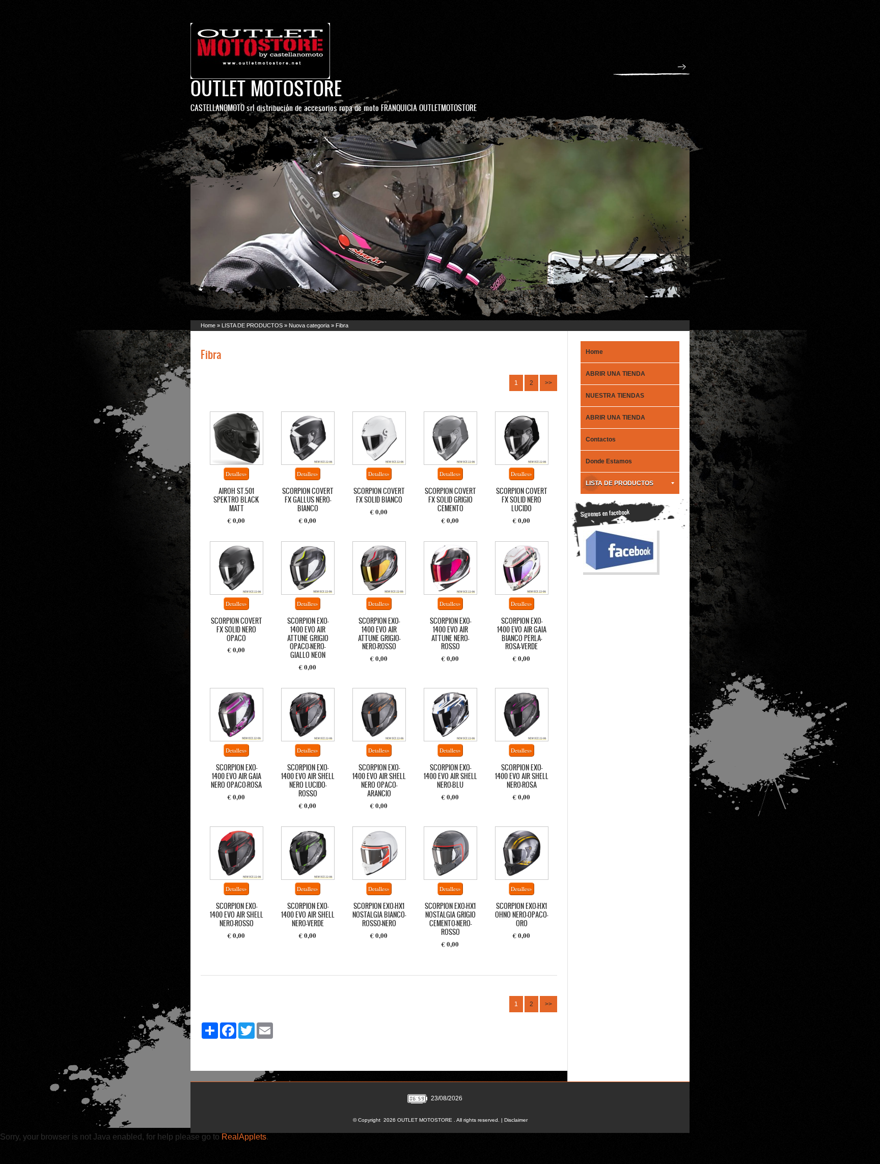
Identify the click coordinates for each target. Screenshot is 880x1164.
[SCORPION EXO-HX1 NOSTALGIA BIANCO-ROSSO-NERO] (379, 853)
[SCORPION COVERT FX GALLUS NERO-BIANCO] (308, 438)
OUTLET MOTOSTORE (266, 88)
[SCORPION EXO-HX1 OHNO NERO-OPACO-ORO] (522, 853)
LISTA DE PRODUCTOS (252, 325)
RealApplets (244, 1136)
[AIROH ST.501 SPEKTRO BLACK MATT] (236, 438)
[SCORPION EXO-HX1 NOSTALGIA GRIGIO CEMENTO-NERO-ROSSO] (450, 853)
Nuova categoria (309, 325)
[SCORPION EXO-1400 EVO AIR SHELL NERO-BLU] (450, 714)
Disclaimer (516, 1120)
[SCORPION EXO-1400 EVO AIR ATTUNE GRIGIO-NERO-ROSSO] (379, 568)
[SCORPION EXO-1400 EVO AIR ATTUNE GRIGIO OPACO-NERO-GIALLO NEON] (308, 568)
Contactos (601, 439)
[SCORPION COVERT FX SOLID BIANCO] (379, 438)
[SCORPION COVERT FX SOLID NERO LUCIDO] (522, 438)
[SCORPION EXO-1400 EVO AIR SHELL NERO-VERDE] (308, 853)
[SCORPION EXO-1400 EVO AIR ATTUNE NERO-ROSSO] (450, 568)
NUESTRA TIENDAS (615, 395)
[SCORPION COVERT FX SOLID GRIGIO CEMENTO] (450, 438)
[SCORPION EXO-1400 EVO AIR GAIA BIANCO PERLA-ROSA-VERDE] (522, 568)
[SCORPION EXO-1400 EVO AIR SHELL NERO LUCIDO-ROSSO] (308, 714)
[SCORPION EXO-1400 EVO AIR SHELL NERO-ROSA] (522, 714)
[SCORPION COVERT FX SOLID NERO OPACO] (236, 568)
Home (208, 325)
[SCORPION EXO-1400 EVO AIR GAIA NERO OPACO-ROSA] (236, 714)
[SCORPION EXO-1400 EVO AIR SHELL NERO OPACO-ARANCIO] (379, 714)
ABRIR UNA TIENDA (615, 373)
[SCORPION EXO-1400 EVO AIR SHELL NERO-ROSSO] (236, 853)
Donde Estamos (609, 461)
